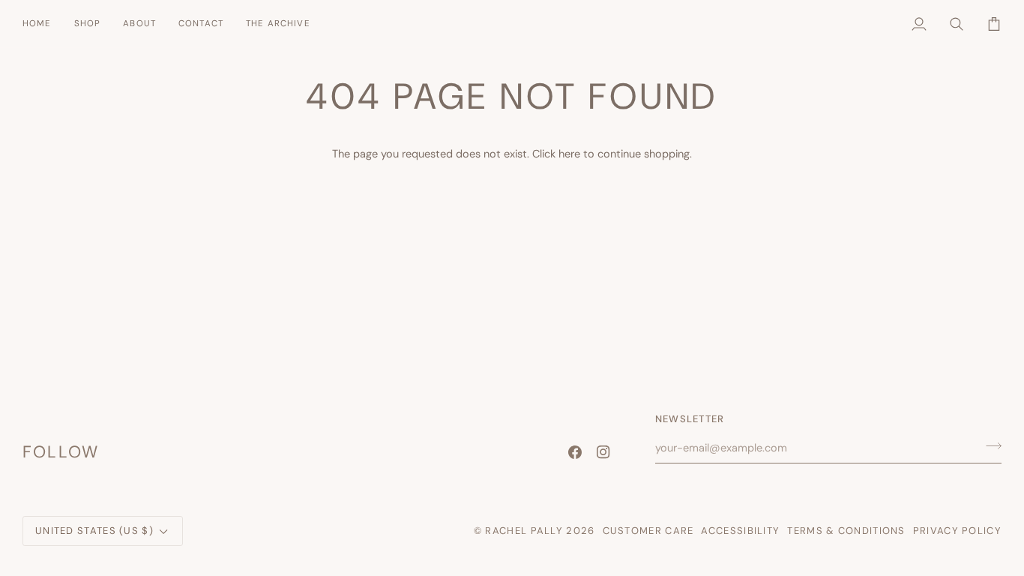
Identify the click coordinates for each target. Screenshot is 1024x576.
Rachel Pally (524, 530)
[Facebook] (575, 452)
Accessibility (740, 530)
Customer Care (648, 530)
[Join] (989, 446)
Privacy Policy (957, 530)
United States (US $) (94, 530)
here (569, 153)
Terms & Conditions (846, 530)
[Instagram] (603, 452)
